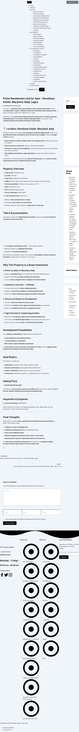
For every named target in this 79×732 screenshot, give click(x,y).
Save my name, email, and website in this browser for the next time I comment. (26, 519)
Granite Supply (37, 42)
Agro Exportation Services (72, 290)
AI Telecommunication (39, 75)
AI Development (38, 57)
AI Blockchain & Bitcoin (40, 81)
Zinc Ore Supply (38, 44)
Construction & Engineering (41, 16)
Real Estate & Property (40, 24)
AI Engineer (36, 79)
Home (32, 5)
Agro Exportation (38, 12)
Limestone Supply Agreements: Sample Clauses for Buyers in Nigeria (73, 253)
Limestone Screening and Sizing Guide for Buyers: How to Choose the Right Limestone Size (73, 184)
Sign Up (64, 557)
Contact (32, 83)
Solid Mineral (34, 32)
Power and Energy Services (72, 297)
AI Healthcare (37, 52)
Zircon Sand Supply (39, 46)
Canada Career (34, 85)
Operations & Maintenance (41, 18)
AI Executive (37, 65)
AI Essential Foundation (40, 54)
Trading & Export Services (41, 20)
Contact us (72, 315)
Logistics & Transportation (41, 26)
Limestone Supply (38, 40)
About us (32, 7)
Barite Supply (37, 34)
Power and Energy (38, 14)
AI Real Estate (37, 71)
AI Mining (36, 73)
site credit (25, 723)
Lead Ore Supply (38, 36)
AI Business (36, 50)
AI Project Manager (38, 77)
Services (32, 10)
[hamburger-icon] (29, 2)
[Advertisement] (30, 233)
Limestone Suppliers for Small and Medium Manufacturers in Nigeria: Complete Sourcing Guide (73, 222)
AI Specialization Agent (40, 67)
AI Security (36, 61)
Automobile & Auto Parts (40, 22)
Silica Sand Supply (38, 38)
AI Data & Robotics (38, 63)
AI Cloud (35, 59)
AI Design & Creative (39, 69)
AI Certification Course (37, 48)
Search (68, 100)
